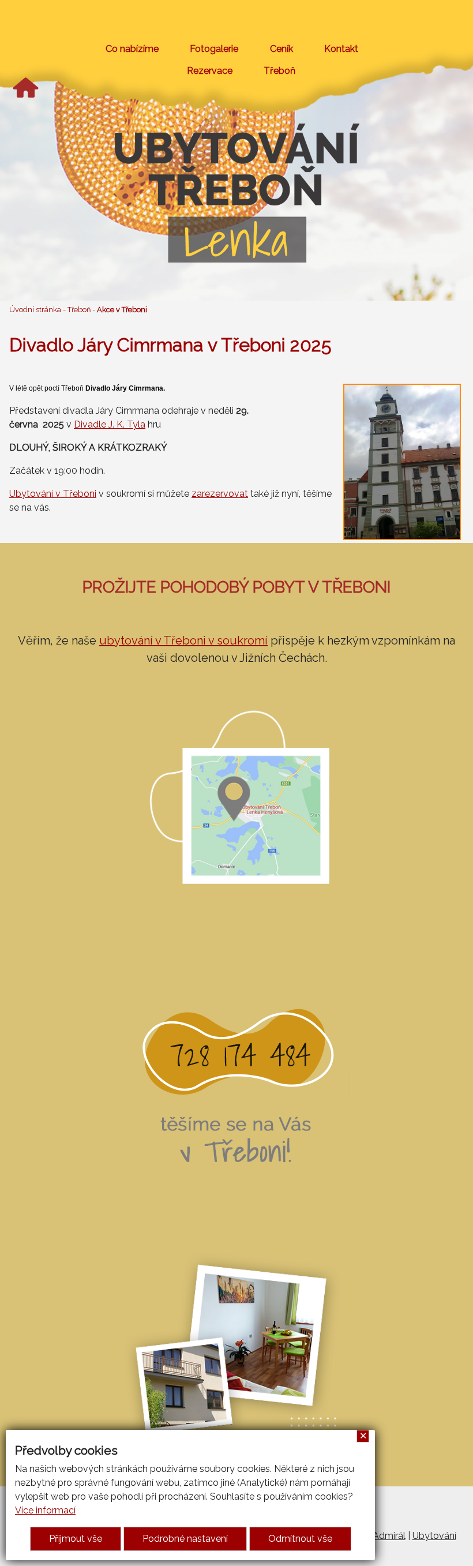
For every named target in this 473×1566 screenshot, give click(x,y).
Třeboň (279, 70)
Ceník (281, 48)
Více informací (45, 1510)
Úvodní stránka (35, 309)
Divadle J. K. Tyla (109, 424)
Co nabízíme (132, 48)
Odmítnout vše (300, 1538)
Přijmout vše (75, 1538)
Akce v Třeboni (122, 309)
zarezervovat (220, 493)
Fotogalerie (214, 48)
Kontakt (341, 48)
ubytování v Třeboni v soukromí (183, 640)
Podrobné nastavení (185, 1538)
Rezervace (209, 70)
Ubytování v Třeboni (52, 493)
